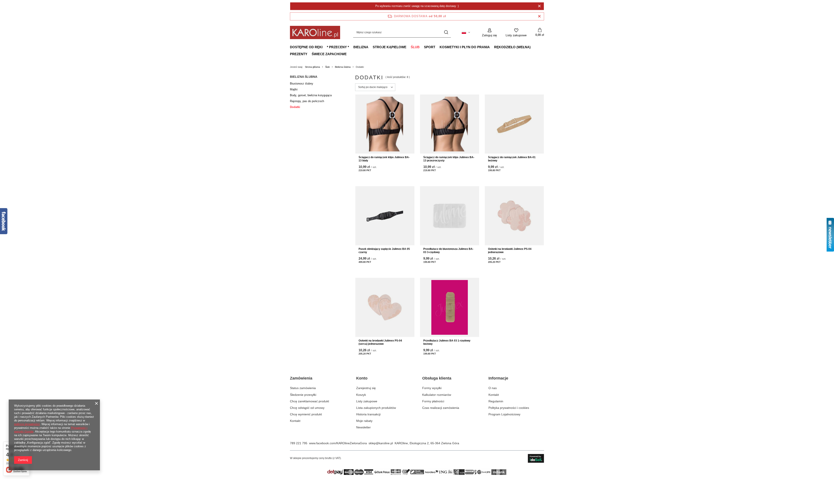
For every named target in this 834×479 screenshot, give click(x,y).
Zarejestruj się (366, 388)
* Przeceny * (338, 47)
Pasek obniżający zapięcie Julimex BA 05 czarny (384, 250)
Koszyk (361, 394)
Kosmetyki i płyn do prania (465, 47)
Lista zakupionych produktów (376, 407)
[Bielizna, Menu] (370, 47)
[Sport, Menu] (437, 47)
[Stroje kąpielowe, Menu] (408, 47)
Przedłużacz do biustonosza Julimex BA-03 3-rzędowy (448, 250)
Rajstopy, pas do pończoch (307, 101)
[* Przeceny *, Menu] (351, 47)
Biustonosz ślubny (301, 83)
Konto (361, 378)
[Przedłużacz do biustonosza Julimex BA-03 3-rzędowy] (449, 215)
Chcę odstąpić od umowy (307, 407)
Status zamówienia (303, 388)
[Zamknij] (539, 6)
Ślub (415, 47)
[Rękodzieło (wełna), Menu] (533, 47)
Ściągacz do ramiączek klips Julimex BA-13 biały (384, 159)
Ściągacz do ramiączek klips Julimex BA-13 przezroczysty (448, 159)
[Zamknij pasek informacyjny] (539, 16)
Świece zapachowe (329, 54)
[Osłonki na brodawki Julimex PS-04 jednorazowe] (514, 215)
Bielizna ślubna (343, 67)
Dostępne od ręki (306, 47)
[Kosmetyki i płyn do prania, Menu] (492, 47)
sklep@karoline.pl (381, 443)
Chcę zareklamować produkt (309, 401)
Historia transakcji (368, 414)
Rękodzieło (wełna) (512, 47)
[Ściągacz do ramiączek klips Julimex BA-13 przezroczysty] (449, 124)
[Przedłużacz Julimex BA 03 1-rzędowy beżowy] (449, 307)
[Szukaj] (446, 32)
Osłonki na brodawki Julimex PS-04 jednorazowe (509, 250)
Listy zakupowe (366, 401)
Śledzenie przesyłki (303, 394)
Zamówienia (301, 378)
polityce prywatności (27, 424)
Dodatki (295, 107)
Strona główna (312, 67)
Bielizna (360, 47)
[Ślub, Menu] (422, 47)
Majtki (294, 89)
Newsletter (363, 427)
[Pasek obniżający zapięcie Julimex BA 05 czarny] (384, 215)
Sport (429, 47)
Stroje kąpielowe (389, 47)
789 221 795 (298, 443)
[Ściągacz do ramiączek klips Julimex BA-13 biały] (384, 124)
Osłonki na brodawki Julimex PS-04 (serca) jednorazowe (380, 342)
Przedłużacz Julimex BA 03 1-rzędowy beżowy (446, 342)
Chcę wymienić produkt (306, 414)
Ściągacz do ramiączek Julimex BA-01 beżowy (512, 159)
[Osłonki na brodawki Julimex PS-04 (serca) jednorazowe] (384, 307)
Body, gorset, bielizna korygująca (311, 95)
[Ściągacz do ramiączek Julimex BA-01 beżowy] (514, 124)
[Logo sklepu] (315, 32)
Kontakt (295, 421)
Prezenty (298, 54)
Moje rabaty (364, 421)
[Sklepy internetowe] (536, 458)
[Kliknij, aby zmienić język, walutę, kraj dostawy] (466, 32)
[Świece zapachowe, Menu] (349, 54)
